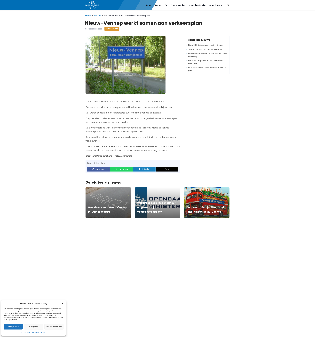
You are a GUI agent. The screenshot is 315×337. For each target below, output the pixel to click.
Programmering (178, 5)
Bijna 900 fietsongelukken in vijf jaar (205, 45)
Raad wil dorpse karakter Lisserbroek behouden (205, 62)
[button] (62, 303)
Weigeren (33, 326)
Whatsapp (123, 169)
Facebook (100, 169)
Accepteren (13, 326)
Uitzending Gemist (197, 5)
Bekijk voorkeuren (54, 326)
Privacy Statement (38, 332)
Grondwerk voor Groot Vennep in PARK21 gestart (207, 69)
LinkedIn (145, 169)
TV (166, 5)
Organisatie (214, 5)
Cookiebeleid (25, 332)
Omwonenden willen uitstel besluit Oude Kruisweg (207, 55)
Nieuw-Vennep (112, 29)
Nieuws (158, 5)
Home (148, 5)
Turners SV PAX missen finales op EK (205, 49)
